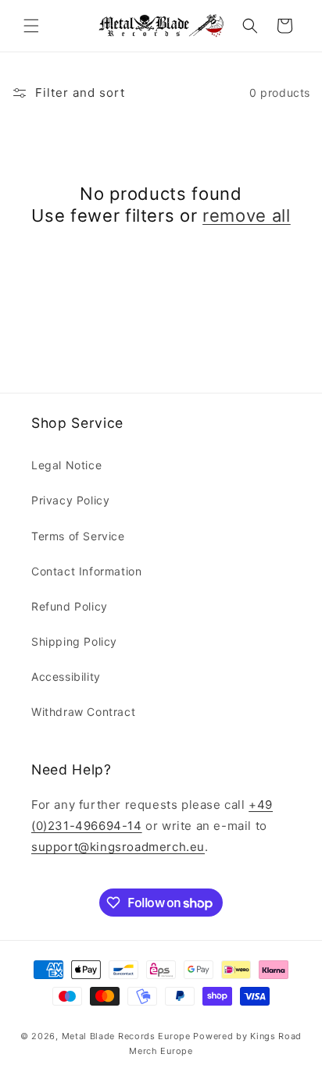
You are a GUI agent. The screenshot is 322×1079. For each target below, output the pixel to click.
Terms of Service (78, 536)
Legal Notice (66, 465)
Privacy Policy (70, 500)
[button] (31, 26)
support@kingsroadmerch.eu (118, 846)
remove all (246, 215)
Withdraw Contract (83, 711)
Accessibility (66, 676)
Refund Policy (69, 606)
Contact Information (86, 571)
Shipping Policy (74, 641)
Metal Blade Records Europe (126, 1036)
